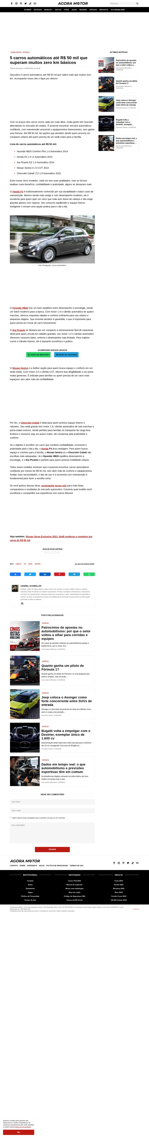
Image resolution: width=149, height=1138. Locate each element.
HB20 (30, 564)
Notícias (26, 52)
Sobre (22, 866)
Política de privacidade (22, 1127)
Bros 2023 (119, 892)
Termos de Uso (76, 866)
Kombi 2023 (118, 885)
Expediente (32, 866)
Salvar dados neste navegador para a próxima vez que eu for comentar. (38, 818)
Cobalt (18, 564)
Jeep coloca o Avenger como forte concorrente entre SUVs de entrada (66, 701)
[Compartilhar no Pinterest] (59, 574)
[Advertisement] (74, 30)
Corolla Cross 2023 (118, 896)
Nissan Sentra (20, 368)
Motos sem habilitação (75, 888)
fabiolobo (136, 909)
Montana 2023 (118, 888)
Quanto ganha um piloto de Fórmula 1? (62, 667)
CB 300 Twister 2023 (119, 900)
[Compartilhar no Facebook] (15, 574)
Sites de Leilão (74, 892)
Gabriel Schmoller (30, 586)
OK (18, 1132)
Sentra (38, 564)
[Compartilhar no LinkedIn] (45, 574)
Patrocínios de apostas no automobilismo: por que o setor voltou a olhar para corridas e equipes (66, 633)
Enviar (52, 849)
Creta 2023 (119, 881)
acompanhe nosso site (53, 485)
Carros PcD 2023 (74, 881)
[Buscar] (137, 3)
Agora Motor (16, 52)
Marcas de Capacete (74, 885)
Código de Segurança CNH (74, 896)
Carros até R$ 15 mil (74, 900)
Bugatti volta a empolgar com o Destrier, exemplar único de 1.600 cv (65, 734)
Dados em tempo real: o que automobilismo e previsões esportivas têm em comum (63, 768)
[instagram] (22, 603)
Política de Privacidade (57, 866)
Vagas (41, 866)
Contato (14, 866)
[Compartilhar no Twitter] (30, 574)
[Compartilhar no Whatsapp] (89, 574)
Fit (25, 564)
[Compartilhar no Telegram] (74, 574)
